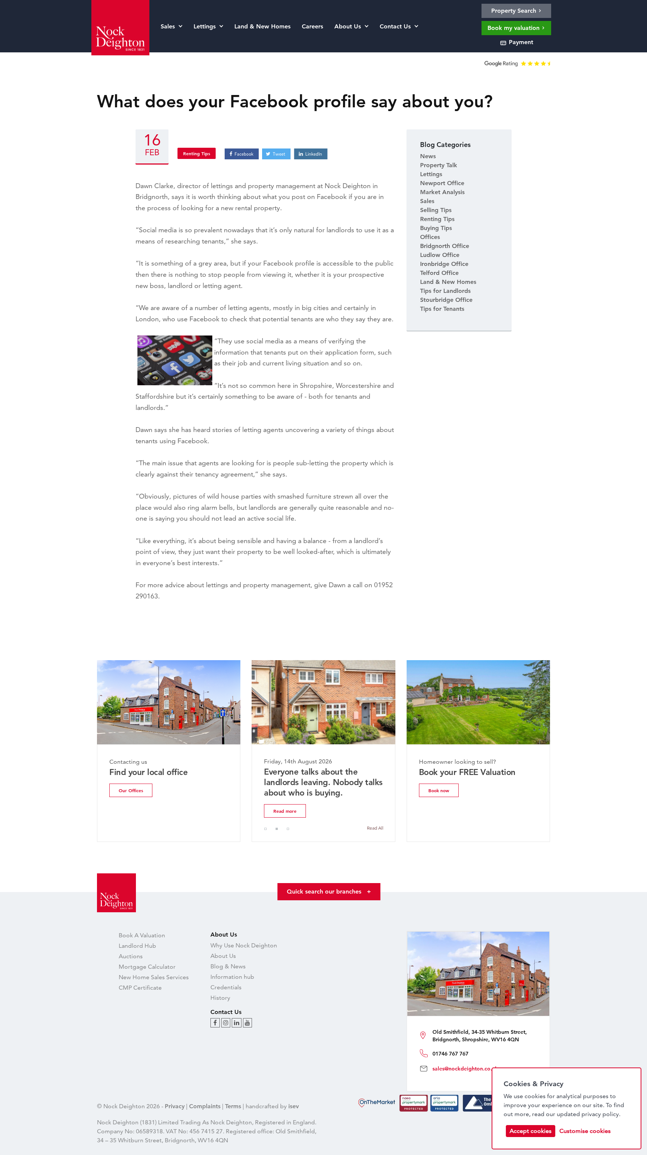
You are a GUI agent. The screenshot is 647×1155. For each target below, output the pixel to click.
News (428, 156)
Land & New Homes (448, 281)
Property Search (514, 10)
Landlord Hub (137, 945)
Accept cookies (531, 1130)
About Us (223, 955)
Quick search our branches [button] (329, 891)
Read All (375, 828)
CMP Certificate (140, 987)
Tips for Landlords (445, 290)
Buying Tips (436, 228)
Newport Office (442, 183)
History (220, 997)
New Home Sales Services (154, 977)
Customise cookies (585, 1130)
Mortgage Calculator (147, 966)
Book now (438, 790)
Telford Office (439, 272)
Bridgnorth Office (444, 245)
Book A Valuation (142, 935)
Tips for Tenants (442, 308)
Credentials (226, 987)
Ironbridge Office (444, 263)
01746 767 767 (450, 1053)
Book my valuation (514, 27)
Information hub (232, 976)
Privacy (175, 1106)
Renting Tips (196, 153)
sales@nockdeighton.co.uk (465, 1068)
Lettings (431, 174)
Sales (427, 201)
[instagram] (225, 1022)
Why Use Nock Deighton (243, 945)
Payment (520, 42)
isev (293, 1106)
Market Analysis (442, 192)
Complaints (205, 1106)
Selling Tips (436, 210)
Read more (285, 811)
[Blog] (215, 1022)
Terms (233, 1106)
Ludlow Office (439, 254)
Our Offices (131, 790)
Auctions (131, 956)
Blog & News (228, 966)
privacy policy (600, 1114)
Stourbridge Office (446, 299)
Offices (430, 237)
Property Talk (438, 165)
